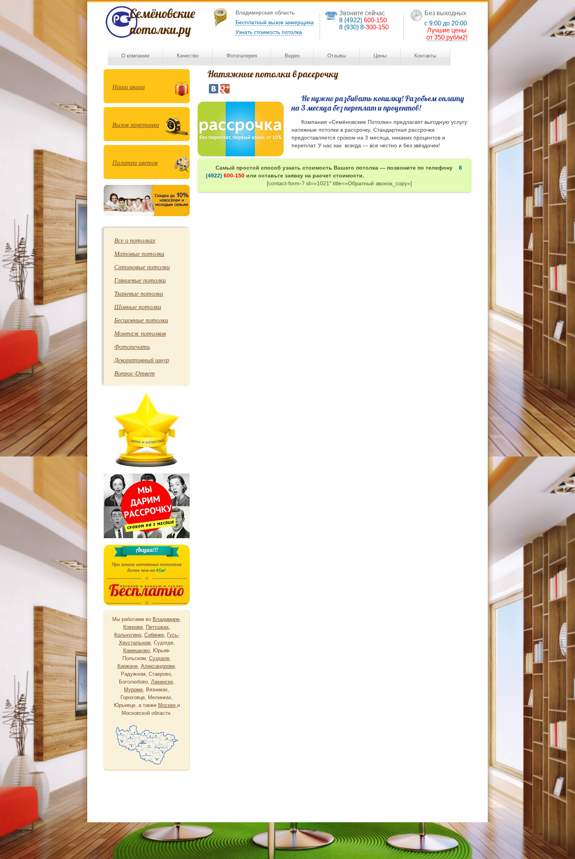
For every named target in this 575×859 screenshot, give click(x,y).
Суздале (159, 658)
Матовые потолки (139, 253)
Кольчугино (127, 635)
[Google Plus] (225, 88)
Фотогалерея (241, 56)
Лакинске (162, 682)
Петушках (157, 627)
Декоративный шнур (141, 360)
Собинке (154, 635)
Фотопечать (132, 346)
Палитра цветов (135, 162)
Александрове (158, 666)
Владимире (166, 619)
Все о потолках (134, 240)
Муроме (133, 690)
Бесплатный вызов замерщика (274, 22)
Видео (292, 56)
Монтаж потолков (140, 333)
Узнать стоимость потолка (268, 32)
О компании (135, 56)
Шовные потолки (137, 306)
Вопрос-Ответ (134, 373)
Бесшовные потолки (141, 320)
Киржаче (127, 666)
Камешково (136, 650)
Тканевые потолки (138, 293)
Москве (167, 705)
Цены (380, 56)
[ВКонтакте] (213, 88)
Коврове (133, 627)
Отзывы (336, 56)
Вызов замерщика (135, 124)
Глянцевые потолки (140, 280)
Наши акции (128, 86)
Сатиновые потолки (142, 267)
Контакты (425, 56)
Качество (188, 56)
